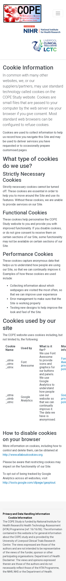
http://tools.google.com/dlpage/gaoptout (29, 482)
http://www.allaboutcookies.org (23, 454)
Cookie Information (20, 517)
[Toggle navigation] (58, 13)
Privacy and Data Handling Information (26, 513)
